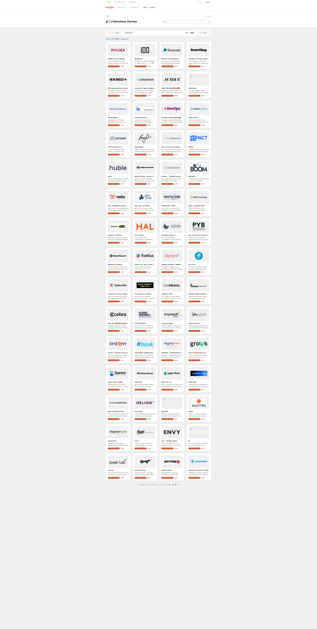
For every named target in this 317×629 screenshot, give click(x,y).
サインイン (200, 2)
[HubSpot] (110, 7)
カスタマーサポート (121, 2)
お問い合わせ (133, 2)
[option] (113, 33)
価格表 (145, 7)
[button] (209, 16)
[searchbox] (186, 21)
